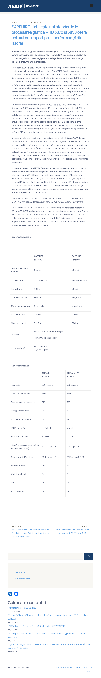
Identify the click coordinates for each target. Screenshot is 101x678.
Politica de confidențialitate (68, 667)
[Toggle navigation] (91, 5)
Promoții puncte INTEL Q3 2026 (22, 608)
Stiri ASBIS (20, 572)
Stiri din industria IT (37, 22)
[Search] (88, 556)
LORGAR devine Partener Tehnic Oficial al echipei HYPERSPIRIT (36, 626)
